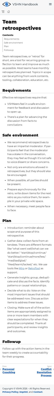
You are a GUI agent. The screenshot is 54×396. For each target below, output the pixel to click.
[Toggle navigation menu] (50, 4)
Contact (37, 392)
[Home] (8, 11)
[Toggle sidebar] (3, 12)
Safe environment (13, 42)
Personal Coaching (8, 371)
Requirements (11, 39)
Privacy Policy (10, 392)
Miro (21, 268)
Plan (6, 46)
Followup (9, 50)
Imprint (23, 392)
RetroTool (34, 268)
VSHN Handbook (25, 4)
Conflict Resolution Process (44, 372)
